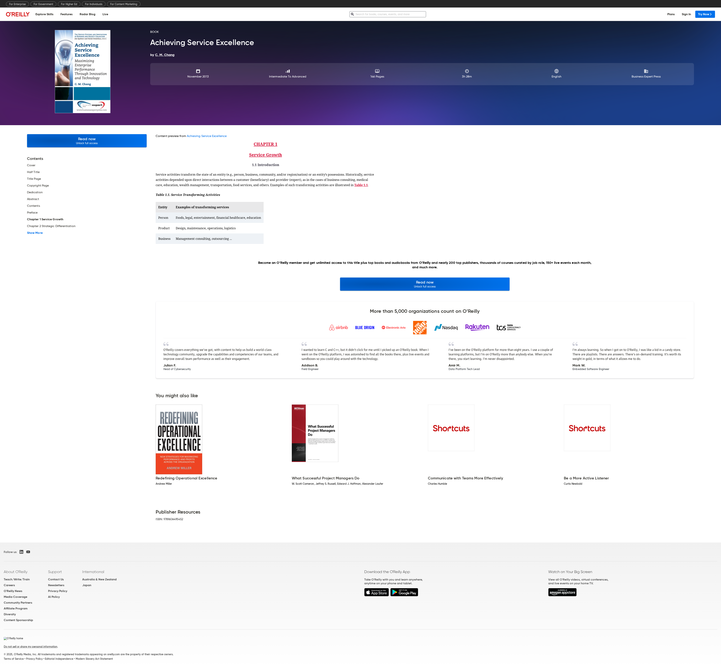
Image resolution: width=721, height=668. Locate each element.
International (93, 571)
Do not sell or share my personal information (30, 646)
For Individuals (93, 4)
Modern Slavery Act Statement (94, 658)
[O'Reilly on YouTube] (28, 552)
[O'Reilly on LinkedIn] (21, 552)
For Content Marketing (123, 4)
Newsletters (56, 585)
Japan (86, 585)
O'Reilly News (13, 591)
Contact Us (56, 579)
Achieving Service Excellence (207, 136)
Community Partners (18, 603)
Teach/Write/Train (17, 579)
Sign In (686, 14)
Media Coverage (15, 597)
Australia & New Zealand (99, 579)
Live (105, 14)
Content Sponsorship (18, 620)
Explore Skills (44, 14)
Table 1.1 (361, 185)
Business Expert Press (646, 76)
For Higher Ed (69, 4)
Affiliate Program (16, 608)
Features (66, 14)
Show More (35, 232)
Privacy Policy (57, 591)
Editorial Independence (59, 658)
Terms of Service (14, 658)
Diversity (10, 614)
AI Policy (54, 597)
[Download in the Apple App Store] (376, 595)
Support (55, 571)
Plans (671, 14)
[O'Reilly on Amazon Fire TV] (562, 595)
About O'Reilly (15, 571)
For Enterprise (17, 4)
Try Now (703, 14)
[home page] (18, 14)
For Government (43, 4)
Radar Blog (87, 14)
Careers (9, 585)
